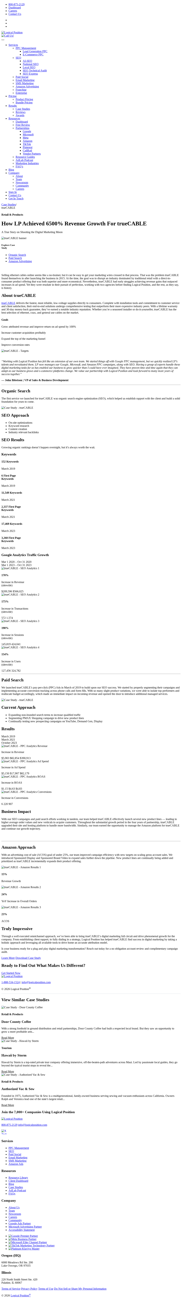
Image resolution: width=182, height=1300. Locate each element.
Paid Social (22, 76)
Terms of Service (10, 1288)
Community (22, 185)
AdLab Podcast (24, 160)
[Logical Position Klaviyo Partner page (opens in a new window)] (24, 1248)
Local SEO (29, 67)
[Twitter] (5, 1134)
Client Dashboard (18, 1180)
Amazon (27, 140)
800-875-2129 (17, 4)
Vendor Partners (32, 153)
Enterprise (21, 92)
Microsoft (28, 134)
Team (19, 179)
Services (13, 44)
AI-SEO (27, 60)
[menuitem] (95, 4)
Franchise (21, 89)
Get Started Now (10, 973)
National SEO (31, 64)
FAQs (12, 1193)
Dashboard (15, 7)
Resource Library (18, 1177)
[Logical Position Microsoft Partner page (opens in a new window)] (28, 1242)
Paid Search (15, 258)
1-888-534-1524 (10, 982)
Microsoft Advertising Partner (25, 1226)
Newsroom (22, 182)
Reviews (20, 112)
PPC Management (26, 48)
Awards (20, 115)
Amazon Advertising (27, 86)
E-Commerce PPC (33, 54)
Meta (25, 137)
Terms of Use (45, 1288)
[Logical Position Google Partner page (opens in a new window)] (23, 1235)
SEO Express (30, 73)
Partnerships (22, 128)
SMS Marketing (25, 83)
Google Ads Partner (20, 1223)
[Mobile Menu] (2, 39)
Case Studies (23, 108)
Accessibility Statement (22, 1229)
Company (14, 172)
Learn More (8, 957)
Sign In (13, 192)
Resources (14, 118)
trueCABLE (8, 303)
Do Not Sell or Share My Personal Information (80, 1288)
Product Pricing (24, 99)
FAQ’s (19, 166)
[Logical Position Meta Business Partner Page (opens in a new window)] (22, 1239)
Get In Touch (16, 198)
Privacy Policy (29, 1288)
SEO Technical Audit (35, 70)
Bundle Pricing (24, 102)
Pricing (13, 96)
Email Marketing (25, 80)
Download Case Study (28, 957)
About (19, 176)
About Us (14, 1207)
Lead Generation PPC (35, 51)
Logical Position (21, 1295)
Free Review (23, 124)
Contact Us (15, 13)
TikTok (27, 144)
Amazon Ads (16, 1163)
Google (27, 131)
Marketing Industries (27, 163)
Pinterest (27, 147)
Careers (13, 10)
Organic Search (17, 254)
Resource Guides (25, 156)
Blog (11, 169)
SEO (18, 57)
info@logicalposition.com (36, 982)
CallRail (27, 150)
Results (13, 105)
